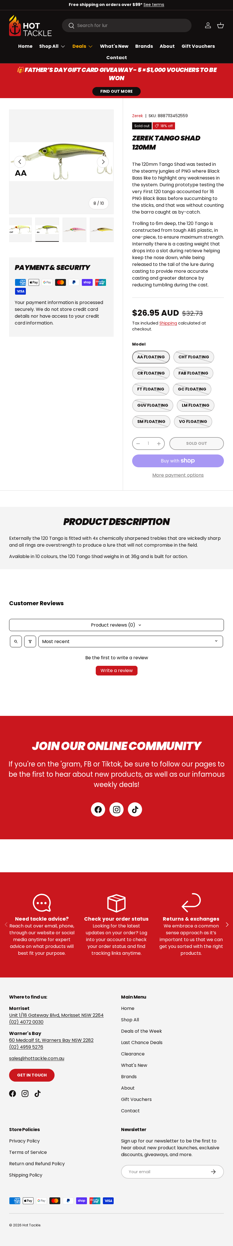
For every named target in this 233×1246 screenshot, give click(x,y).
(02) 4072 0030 (26, 1022)
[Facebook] (98, 809)
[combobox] (127, 25)
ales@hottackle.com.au (37, 1058)
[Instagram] (116, 809)
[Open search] (16, 641)
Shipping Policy (25, 1175)
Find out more (116, 91)
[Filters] (30, 641)
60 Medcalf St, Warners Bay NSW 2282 (51, 1040)
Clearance (133, 1054)
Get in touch (32, 1075)
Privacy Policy (24, 1141)
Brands (144, 46)
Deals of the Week (141, 1031)
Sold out (196, 443)
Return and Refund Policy (37, 1163)
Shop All (130, 1019)
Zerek (137, 116)
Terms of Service (28, 1152)
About (167, 46)
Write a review (117, 670)
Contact (116, 57)
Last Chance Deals (142, 1042)
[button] (220, 25)
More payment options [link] (178, 475)
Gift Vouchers (198, 46)
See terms (153, 4)
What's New (114, 46)
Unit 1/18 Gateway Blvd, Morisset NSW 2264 (56, 1015)
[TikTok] (135, 809)
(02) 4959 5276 (26, 1047)
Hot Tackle (31, 1225)
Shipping (168, 323)
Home (25, 46)
